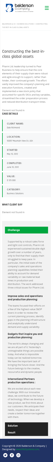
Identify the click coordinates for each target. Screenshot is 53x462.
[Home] (19, 7)
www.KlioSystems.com (27, 449)
